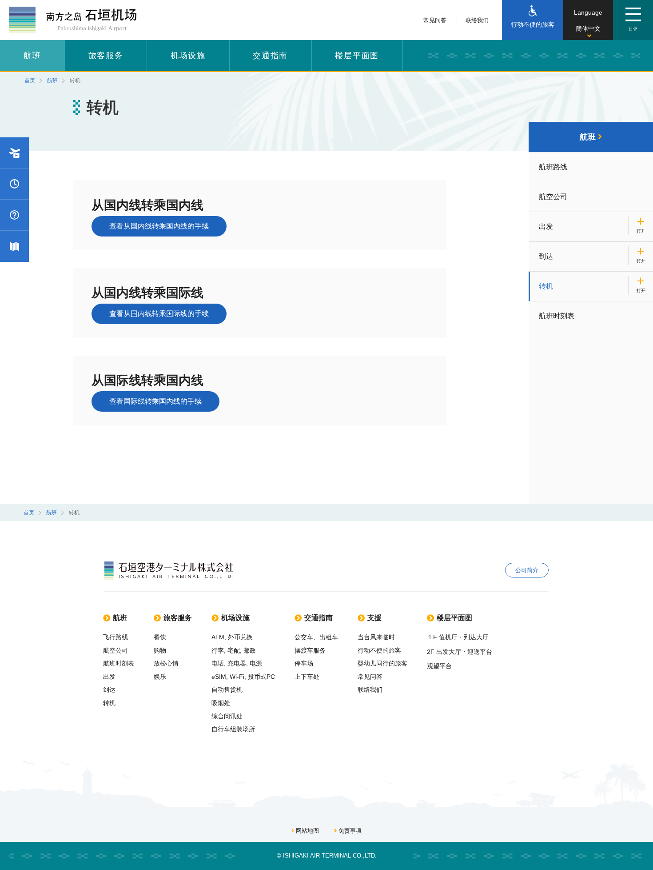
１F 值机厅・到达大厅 (458, 637)
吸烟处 (220, 702)
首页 (29, 80)
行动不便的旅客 (379, 650)
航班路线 (553, 167)
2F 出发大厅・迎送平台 (459, 651)
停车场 (304, 663)
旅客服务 (105, 55)
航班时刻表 (556, 316)
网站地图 (307, 830)
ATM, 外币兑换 (232, 637)
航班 (32, 55)
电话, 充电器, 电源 (236, 663)
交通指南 (270, 55)
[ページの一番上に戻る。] (639, 839)
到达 (546, 256)
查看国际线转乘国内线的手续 (155, 401)
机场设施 (188, 55)
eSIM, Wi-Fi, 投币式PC (243, 676)
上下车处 (307, 676)
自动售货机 (227, 689)
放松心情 (166, 663)
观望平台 (439, 666)
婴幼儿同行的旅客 (382, 663)
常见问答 (434, 20)
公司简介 (526, 570)
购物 (160, 650)
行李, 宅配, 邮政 (233, 650)
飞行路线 (115, 637)
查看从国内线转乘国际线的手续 (159, 313)
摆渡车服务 (310, 650)
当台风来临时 (376, 637)
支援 (374, 617)
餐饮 (160, 637)
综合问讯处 (227, 716)
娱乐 (160, 676)
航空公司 (553, 196)
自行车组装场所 (233, 729)
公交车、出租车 (316, 637)
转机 (546, 286)
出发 (546, 226)
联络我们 (477, 20)
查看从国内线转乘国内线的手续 (159, 226)
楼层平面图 (357, 55)
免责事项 (350, 830)
